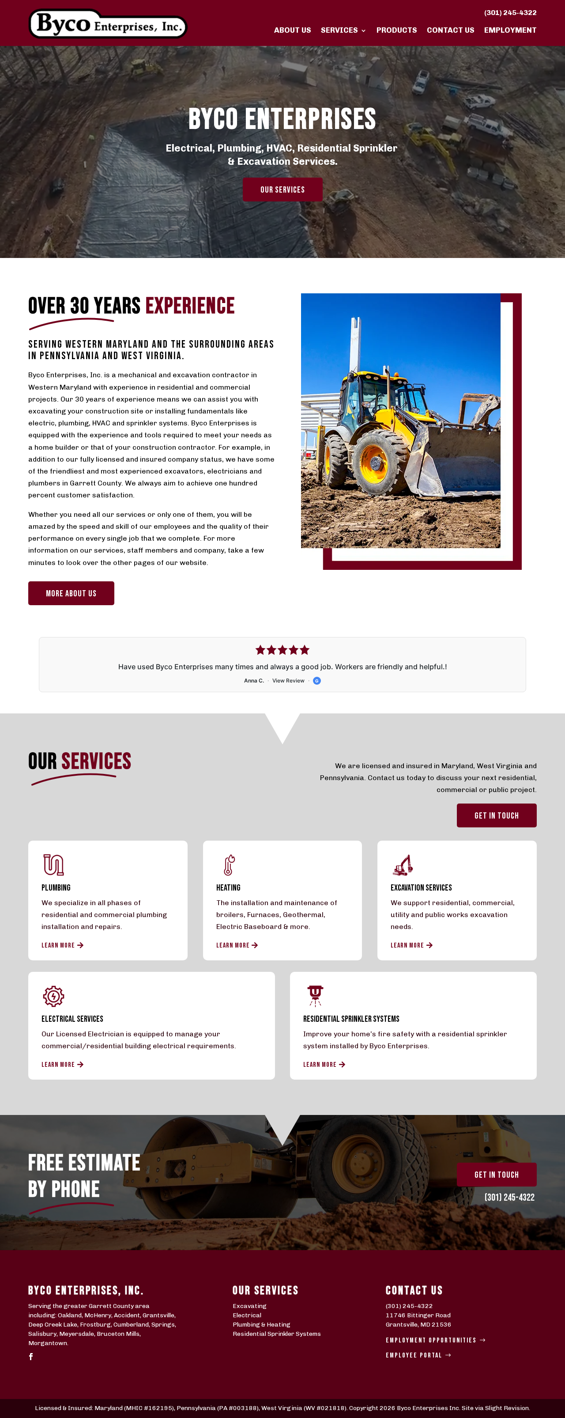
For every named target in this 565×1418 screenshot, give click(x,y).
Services (339, 30)
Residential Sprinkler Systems (277, 1334)
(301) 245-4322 (510, 12)
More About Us (71, 593)
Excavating (250, 1306)
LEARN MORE (58, 945)
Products (397, 30)
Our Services (282, 190)
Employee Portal (414, 1355)
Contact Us (451, 30)
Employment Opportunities (431, 1340)
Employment (510, 30)
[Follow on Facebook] (31, 1357)
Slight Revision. (507, 1408)
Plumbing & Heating (261, 1324)
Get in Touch (497, 816)
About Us (292, 30)
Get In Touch (497, 1175)
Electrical (247, 1315)
